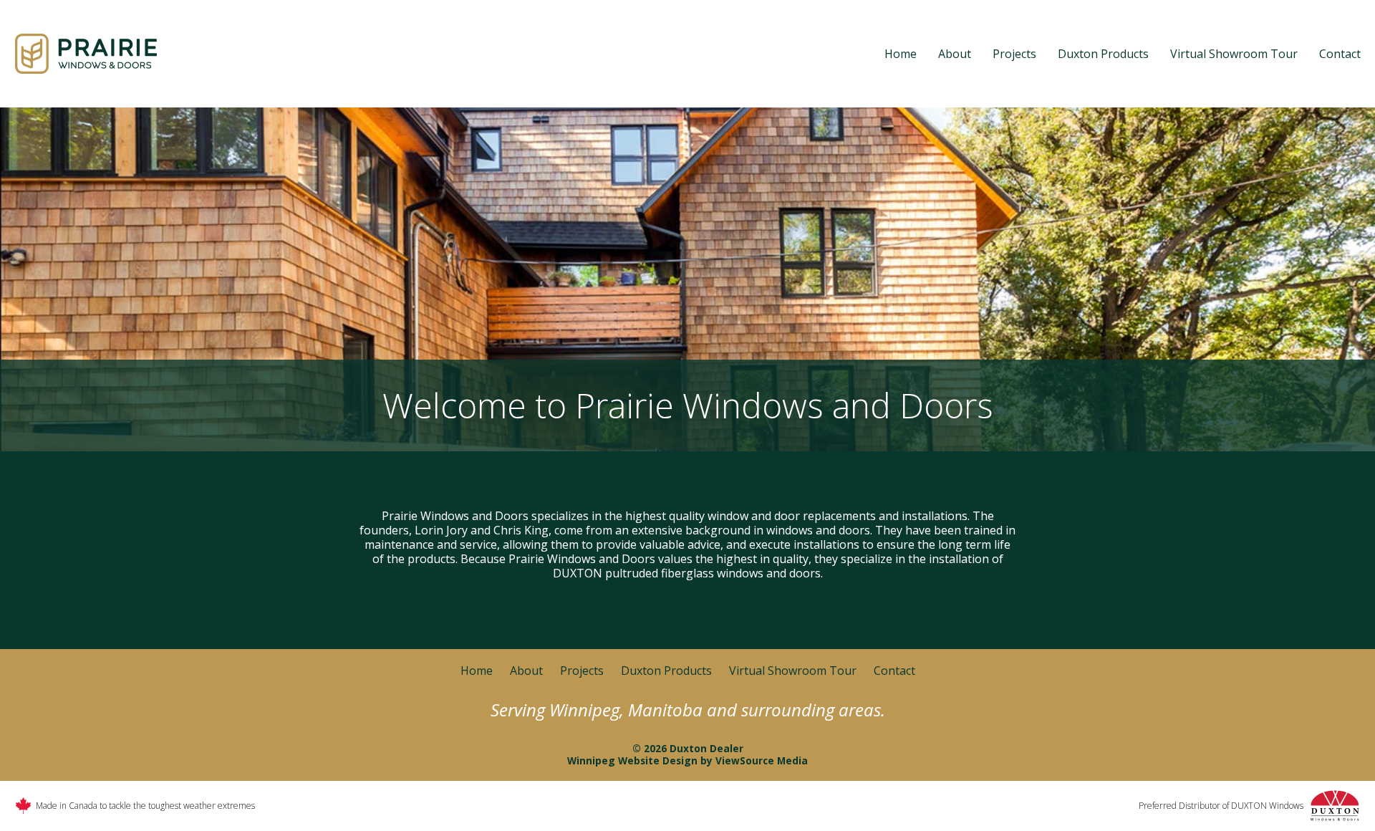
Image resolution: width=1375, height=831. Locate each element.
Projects (1014, 54)
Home (900, 54)
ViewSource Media (761, 760)
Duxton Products (1103, 54)
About (954, 54)
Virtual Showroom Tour (1234, 54)
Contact (1340, 54)
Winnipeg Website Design (632, 760)
